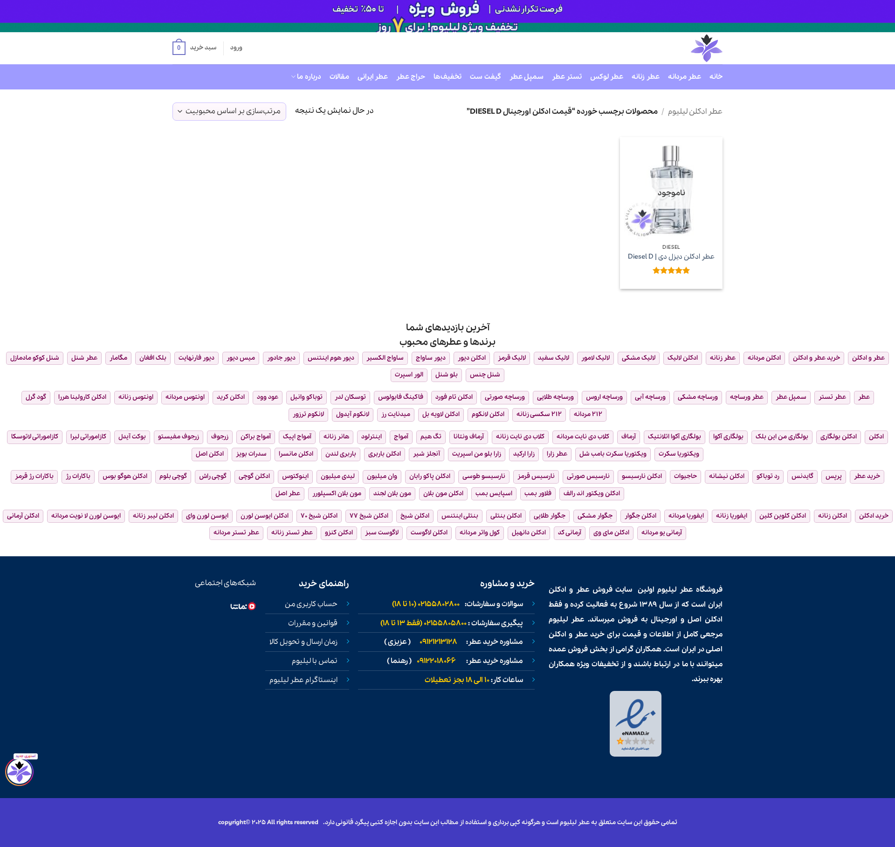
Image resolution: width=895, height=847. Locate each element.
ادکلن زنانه (832, 516)
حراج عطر (410, 77)
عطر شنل (84, 358)
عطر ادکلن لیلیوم (695, 111)
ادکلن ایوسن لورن (265, 516)
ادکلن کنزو (339, 532)
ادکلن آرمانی (23, 516)
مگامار (118, 358)
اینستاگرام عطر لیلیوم (303, 680)
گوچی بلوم (173, 476)
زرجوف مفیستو (178, 436)
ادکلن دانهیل (529, 532)
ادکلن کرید (231, 397)
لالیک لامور (595, 358)
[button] (194, 48)
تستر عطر (567, 77)
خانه (716, 77)
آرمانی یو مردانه (661, 532)
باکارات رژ (78, 476)
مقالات (339, 77)
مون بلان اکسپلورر (336, 493)
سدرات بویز (251, 454)
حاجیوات (685, 476)
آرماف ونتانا (469, 436)
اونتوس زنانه (135, 397)
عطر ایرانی (373, 77)
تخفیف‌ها (447, 77)
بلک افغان (152, 358)
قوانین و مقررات (312, 623)
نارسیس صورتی (588, 476)
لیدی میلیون (338, 476)
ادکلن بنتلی (506, 516)
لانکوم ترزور (308, 414)
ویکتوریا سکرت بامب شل (613, 454)
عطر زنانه (645, 77)
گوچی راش (213, 476)
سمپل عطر (526, 77)
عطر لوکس (606, 77)
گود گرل (36, 397)
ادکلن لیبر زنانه (153, 516)
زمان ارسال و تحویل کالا (303, 642)
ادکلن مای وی (611, 532)
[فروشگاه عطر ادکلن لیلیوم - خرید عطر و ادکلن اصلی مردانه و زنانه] (684, 48)
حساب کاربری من (311, 604)
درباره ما (309, 77)
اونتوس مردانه (185, 397)
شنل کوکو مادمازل (34, 358)
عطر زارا (557, 454)
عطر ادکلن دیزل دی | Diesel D (671, 257)
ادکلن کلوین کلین (782, 516)
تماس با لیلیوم (314, 661)
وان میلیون (382, 476)
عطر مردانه (684, 77)
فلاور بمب (537, 493)
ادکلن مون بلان (443, 493)
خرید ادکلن (873, 516)
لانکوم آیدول (352, 414)
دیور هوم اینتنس (331, 358)
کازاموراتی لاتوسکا (34, 436)
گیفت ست (485, 77)
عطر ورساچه (747, 397)
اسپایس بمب (493, 493)
